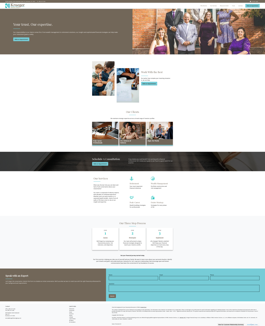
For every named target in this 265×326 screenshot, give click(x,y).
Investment (71, 310)
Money (70, 315)
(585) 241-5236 (42, 1)
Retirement (71, 308)
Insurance (71, 313)
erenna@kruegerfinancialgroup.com (13, 318)
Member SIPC (183, 317)
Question (111, 284)
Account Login (255, 1)
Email (161, 275)
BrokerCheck (143, 307)
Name (110, 275)
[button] (204, 5)
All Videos (71, 320)
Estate (70, 312)
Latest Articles (72, 318)
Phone (212, 275)
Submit (112, 296)
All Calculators (72, 322)
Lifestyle (71, 317)
